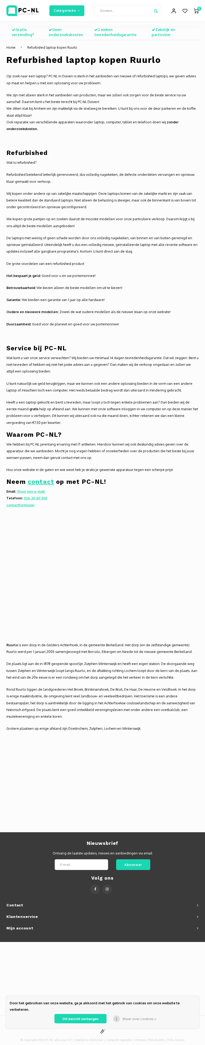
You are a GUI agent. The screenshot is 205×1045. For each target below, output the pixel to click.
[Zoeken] (156, 10)
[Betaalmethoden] (102, 1031)
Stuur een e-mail (31, 491)
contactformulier (20, 505)
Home (10, 47)
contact (41, 481)
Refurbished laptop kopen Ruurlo (52, 47)
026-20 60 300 (35, 498)
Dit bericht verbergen (80, 1019)
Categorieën (65, 10)
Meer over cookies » (139, 1019)
